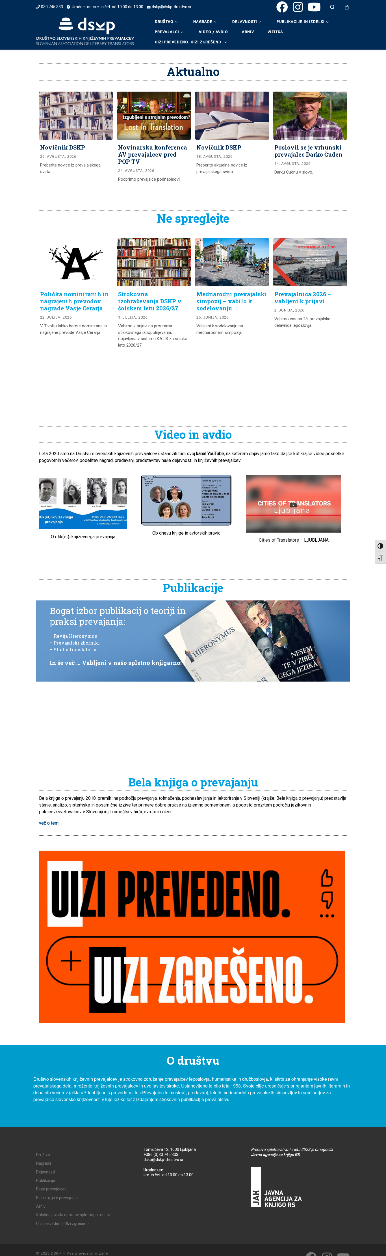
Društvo (43, 1155)
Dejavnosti (45, 1172)
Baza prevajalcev (51, 1189)
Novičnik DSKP (62, 147)
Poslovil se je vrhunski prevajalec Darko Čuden (308, 151)
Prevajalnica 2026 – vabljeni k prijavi (302, 297)
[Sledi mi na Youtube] (314, 7)
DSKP (56, 1253)
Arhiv (40, 1206)
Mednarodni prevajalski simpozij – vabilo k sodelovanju (231, 301)
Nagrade (43, 1163)
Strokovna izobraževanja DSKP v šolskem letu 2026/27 (149, 301)
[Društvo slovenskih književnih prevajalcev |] (85, 31)
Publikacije (45, 1180)
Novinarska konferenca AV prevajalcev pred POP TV (152, 154)
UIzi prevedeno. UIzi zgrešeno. (63, 1223)
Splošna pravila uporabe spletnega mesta (73, 1214)
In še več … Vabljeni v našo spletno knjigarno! (116, 662)
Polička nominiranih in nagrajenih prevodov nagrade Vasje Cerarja (74, 301)
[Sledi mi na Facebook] (282, 7)
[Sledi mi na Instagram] (298, 7)
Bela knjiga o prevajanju (57, 1198)
